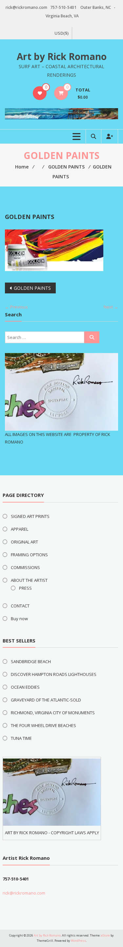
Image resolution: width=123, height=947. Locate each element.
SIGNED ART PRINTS (30, 516)
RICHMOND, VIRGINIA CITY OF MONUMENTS (53, 713)
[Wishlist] (40, 93)
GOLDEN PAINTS (32, 288)
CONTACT (20, 606)
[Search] (91, 337)
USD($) (61, 33)
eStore (105, 935)
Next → (111, 307)
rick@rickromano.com (24, 893)
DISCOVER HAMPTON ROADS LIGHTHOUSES (53, 674)
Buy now (19, 618)
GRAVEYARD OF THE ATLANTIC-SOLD (46, 700)
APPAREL (19, 529)
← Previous (16, 307)
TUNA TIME (21, 738)
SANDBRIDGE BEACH (31, 661)
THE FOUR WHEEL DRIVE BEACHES (43, 725)
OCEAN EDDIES (25, 687)
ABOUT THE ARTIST (29, 580)
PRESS (25, 588)
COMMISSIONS (25, 567)
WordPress (78, 940)
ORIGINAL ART (24, 542)
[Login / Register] (109, 136)
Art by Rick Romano (62, 56)
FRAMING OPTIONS (29, 555)
